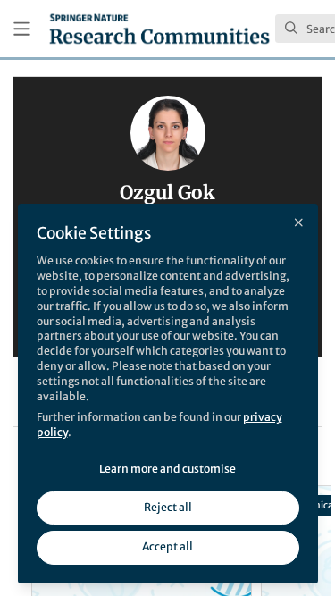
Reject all (168, 507)
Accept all (167, 546)
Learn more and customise (167, 468)
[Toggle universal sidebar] (22, 29)
